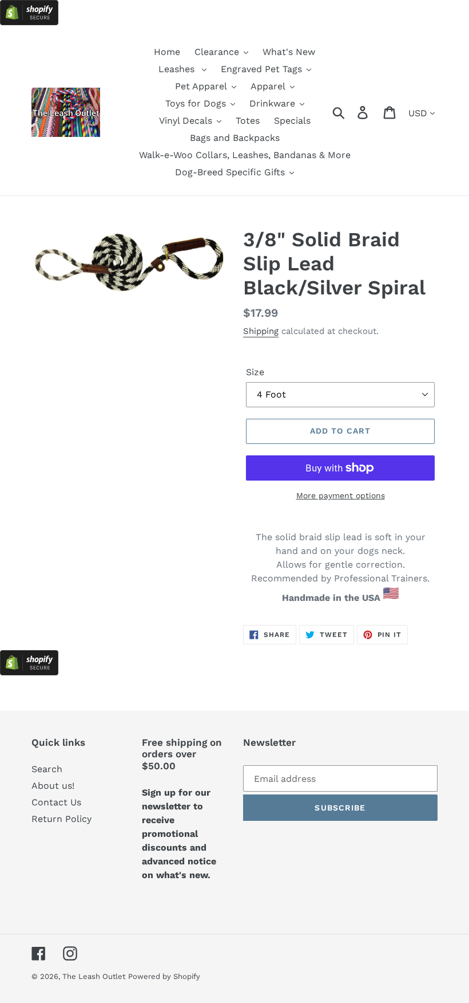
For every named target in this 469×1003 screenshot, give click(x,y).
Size (255, 372)
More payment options (340, 495)
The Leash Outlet (93, 976)
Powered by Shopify (164, 976)
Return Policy (61, 818)
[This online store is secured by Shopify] (29, 22)
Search (46, 769)
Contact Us (56, 802)
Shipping (261, 331)
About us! (52, 785)
